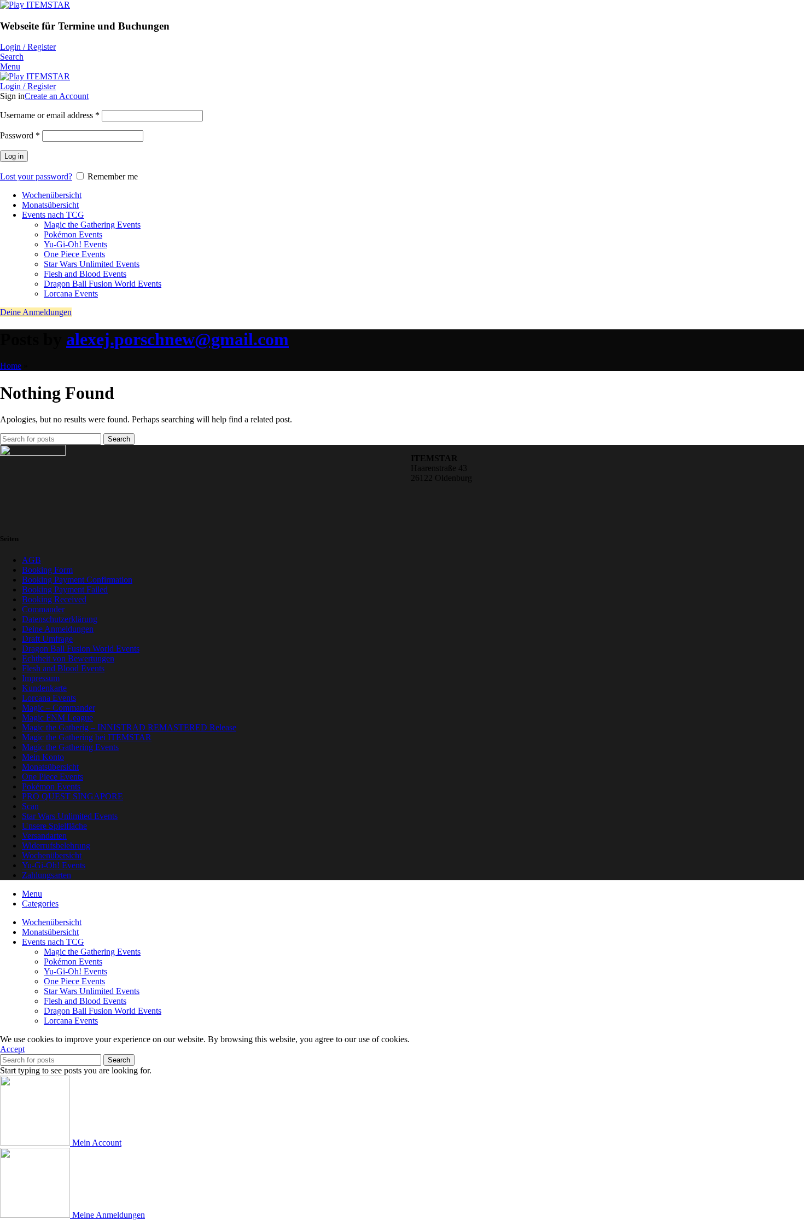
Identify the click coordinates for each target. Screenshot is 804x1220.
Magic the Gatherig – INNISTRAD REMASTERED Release (129, 727)
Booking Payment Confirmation (77, 579)
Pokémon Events (73, 234)
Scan (30, 806)
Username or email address (50, 115)
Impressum (41, 678)
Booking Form (47, 569)
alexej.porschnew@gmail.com (177, 339)
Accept (12, 1049)
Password (20, 135)
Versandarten (44, 835)
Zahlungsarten (46, 875)
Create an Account (57, 96)
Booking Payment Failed (65, 589)
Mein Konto (43, 757)
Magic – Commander (58, 707)
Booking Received (54, 599)
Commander (43, 609)
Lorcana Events (71, 293)
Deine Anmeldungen (36, 312)
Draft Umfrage (47, 638)
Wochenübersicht (51, 855)
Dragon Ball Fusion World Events (102, 283)
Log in (14, 156)
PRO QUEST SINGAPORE (72, 796)
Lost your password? (36, 176)
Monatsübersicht (50, 766)
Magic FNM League (57, 717)
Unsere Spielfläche (54, 825)
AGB (31, 560)
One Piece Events (74, 254)
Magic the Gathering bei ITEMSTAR (87, 737)
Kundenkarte (44, 688)
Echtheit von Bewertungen (68, 658)
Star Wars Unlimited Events (91, 264)
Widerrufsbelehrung (56, 845)
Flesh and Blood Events (85, 273)
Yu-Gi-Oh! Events (75, 244)
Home (10, 365)
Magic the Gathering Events (92, 224)
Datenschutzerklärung (59, 619)
